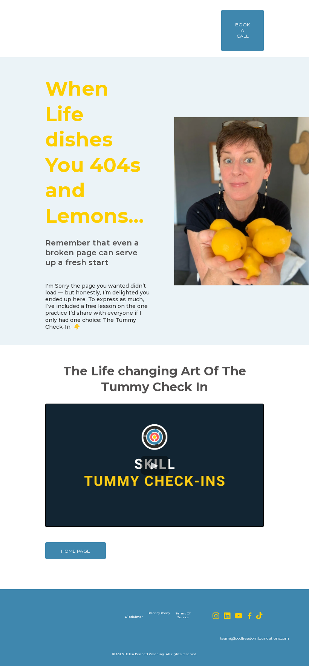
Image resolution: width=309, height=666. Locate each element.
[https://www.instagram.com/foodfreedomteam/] (216, 616)
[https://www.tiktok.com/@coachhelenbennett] (259, 616)
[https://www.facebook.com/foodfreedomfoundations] (250, 616)
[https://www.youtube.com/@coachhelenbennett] (238, 616)
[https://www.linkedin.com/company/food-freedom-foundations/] (227, 616)
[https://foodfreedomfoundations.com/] (81, 28)
